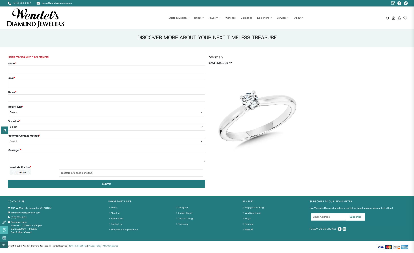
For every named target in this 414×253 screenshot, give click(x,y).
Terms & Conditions (78, 246)
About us (115, 213)
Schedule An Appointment (124, 229)
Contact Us (116, 224)
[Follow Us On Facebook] (399, 3)
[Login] (393, 18)
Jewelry (213, 18)
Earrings (249, 224)
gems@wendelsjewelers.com (25, 212)
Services (282, 18)
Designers (263, 18)
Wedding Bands (253, 213)
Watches (230, 18)
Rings (248, 218)
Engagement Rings (255, 207)
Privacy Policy (94, 246)
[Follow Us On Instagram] (405, 3)
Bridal (197, 18)
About (297, 18)
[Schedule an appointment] (393, 3)
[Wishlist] (405, 18)
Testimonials (117, 218)
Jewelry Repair (185, 213)
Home (114, 207)
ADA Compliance (110, 246)
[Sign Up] (399, 18)
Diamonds (246, 18)
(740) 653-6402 (19, 217)
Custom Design (178, 18)
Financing (183, 224)
